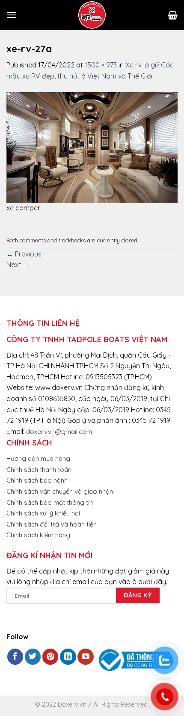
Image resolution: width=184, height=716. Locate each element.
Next (18, 264)
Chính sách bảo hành (37, 480)
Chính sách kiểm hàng (38, 535)
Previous (24, 254)
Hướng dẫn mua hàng (38, 458)
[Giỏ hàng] (173, 15)
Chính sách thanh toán (38, 470)
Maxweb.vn (27, 708)
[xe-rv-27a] (92, 146)
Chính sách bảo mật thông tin (49, 502)
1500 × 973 (101, 65)
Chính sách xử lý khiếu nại (43, 513)
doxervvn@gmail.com (59, 432)
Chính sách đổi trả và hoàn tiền (51, 524)
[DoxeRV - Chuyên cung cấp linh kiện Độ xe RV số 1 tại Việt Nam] (92, 15)
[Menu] (11, 14)
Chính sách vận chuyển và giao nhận (59, 491)
